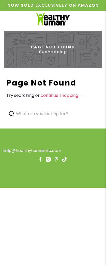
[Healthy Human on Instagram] (48, 160)
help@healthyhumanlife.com (32, 150)
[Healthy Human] (53, 20)
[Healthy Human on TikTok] (64, 160)
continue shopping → (62, 95)
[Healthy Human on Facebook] (40, 160)
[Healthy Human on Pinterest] (56, 160)
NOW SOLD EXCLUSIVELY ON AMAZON (53, 5)
